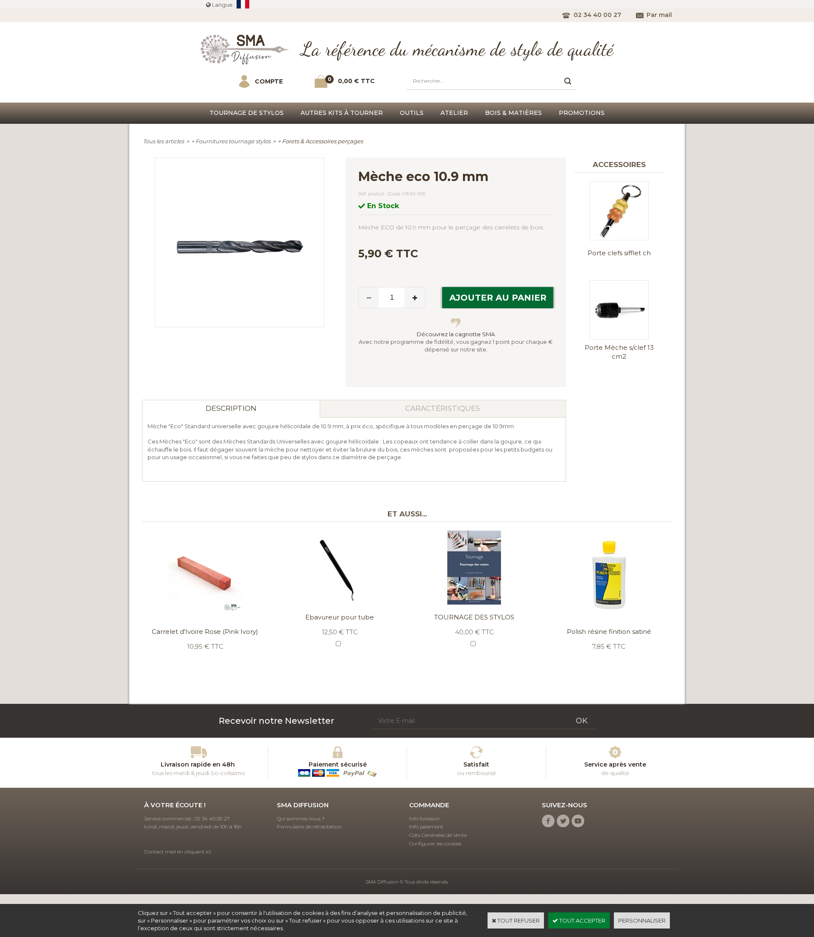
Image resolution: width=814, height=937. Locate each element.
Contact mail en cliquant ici (177, 851)
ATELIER (454, 113)
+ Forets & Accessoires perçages (320, 141)
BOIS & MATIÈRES (513, 113)
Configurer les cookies (435, 843)
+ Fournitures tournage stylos (230, 141)
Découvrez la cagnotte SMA (456, 334)
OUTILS (412, 113)
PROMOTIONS (582, 113)
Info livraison (424, 818)
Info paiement (426, 826)
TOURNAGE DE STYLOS (246, 113)
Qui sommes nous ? (301, 818)
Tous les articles (163, 141)
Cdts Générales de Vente (438, 835)
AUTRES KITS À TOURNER (342, 113)
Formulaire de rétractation (309, 826)
